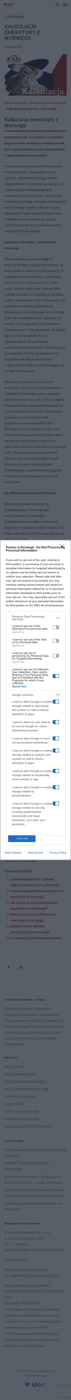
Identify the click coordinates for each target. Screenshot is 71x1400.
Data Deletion (13, 852)
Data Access (35, 852)
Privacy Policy (57, 852)
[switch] (56, 627)
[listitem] (35, 618)
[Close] (63, 547)
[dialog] (35, 700)
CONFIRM (22, 838)
